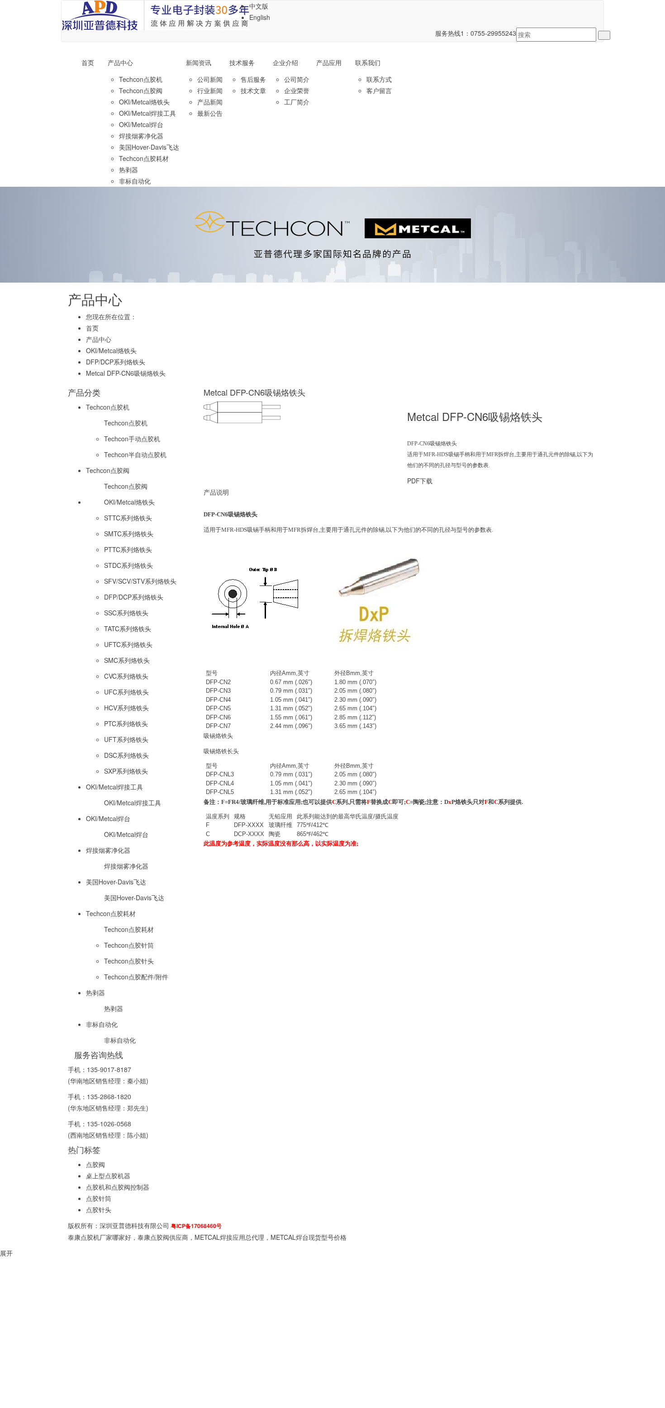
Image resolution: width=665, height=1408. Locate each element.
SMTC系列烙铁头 (128, 533)
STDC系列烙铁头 (128, 565)
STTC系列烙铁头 (128, 517)
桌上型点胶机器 (108, 1175)
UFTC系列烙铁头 (128, 644)
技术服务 (242, 62)
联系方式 (379, 79)
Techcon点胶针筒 (129, 945)
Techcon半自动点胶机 (135, 454)
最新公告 (210, 113)
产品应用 (329, 62)
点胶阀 (95, 1164)
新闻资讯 (198, 62)
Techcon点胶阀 (140, 90)
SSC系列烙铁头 (126, 612)
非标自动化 (135, 180)
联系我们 (367, 62)
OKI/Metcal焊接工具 (147, 113)
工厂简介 (296, 101)
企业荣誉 (296, 90)
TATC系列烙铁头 (127, 628)
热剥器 (128, 169)
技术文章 (253, 90)
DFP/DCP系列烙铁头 (115, 361)
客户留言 (379, 90)
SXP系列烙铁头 (126, 770)
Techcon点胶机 (140, 79)
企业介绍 (285, 62)
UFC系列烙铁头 (126, 691)
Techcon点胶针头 (129, 960)
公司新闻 (210, 79)
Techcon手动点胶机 (132, 438)
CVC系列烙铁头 (126, 675)
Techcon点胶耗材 (144, 158)
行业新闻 (210, 90)
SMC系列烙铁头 (127, 660)
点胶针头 (98, 1209)
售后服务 (253, 79)
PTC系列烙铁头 (126, 723)
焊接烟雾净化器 (141, 135)
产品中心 (120, 62)
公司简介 (296, 79)
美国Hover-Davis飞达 (149, 146)
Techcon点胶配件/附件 (136, 976)
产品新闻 (210, 101)
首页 (87, 62)
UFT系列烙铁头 (126, 739)
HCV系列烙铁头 (126, 707)
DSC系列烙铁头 (126, 755)
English (259, 17)
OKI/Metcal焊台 (141, 124)
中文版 (258, 5)
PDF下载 (419, 480)
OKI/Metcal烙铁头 (144, 101)
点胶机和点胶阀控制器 (117, 1186)
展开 (6, 1252)
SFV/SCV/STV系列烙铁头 (140, 581)
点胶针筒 (98, 1198)
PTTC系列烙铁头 (128, 549)
